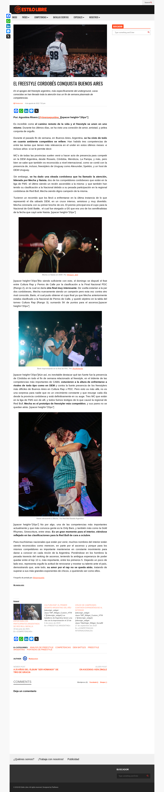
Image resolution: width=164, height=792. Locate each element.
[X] (8, 36)
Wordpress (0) (82, 682)
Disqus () (103, 682)
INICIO (14, 17)
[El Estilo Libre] (31, 10)
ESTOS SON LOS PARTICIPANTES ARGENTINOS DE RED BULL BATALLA (26, 623)
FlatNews (55, 787)
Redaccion (19, 103)
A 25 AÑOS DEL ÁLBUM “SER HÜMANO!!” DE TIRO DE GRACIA (35, 670)
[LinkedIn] (8, 26)
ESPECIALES (78, 17)
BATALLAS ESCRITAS (61, 17)
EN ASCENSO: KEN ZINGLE (93, 669)
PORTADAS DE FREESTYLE (39, 649)
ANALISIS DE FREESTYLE (41, 647)
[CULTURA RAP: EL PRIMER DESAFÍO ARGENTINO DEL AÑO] (59, 615)
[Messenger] (8, 31)
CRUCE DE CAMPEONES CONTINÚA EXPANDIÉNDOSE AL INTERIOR (88, 607)
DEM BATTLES (79, 647)
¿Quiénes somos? (23, 759)
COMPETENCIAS (40, 17)
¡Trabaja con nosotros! (51, 759)
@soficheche (77, 368)
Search (147, 2)
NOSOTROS (94, 17)
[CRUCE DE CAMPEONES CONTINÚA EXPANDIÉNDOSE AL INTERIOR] (90, 618)
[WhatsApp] (8, 21)
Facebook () (94, 682)
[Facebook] (8, 15)
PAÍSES (25, 17)
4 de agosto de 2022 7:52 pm (35, 103)
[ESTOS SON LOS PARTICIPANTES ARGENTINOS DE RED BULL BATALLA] (27, 612)
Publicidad (73, 759)
